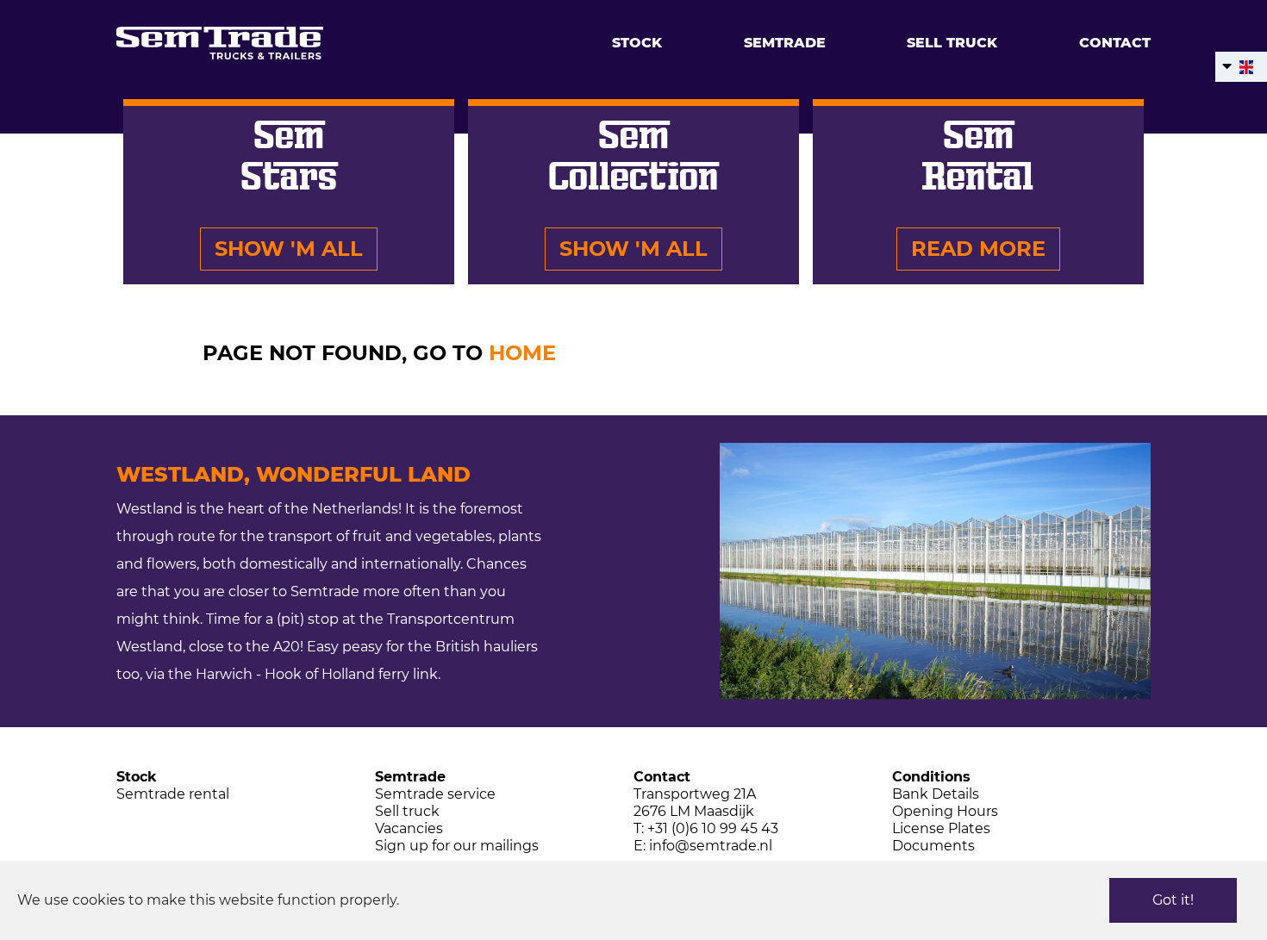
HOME (522, 352)
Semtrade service (435, 794)
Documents (933, 845)
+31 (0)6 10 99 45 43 (712, 828)
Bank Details (935, 794)
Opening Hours (945, 811)
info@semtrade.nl (710, 845)
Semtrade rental (172, 794)
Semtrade (785, 42)
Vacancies (409, 828)
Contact (1115, 42)
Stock (637, 42)
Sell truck (952, 42)
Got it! (1173, 900)
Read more (978, 248)
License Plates (941, 828)
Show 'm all (289, 248)
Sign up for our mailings (457, 845)
